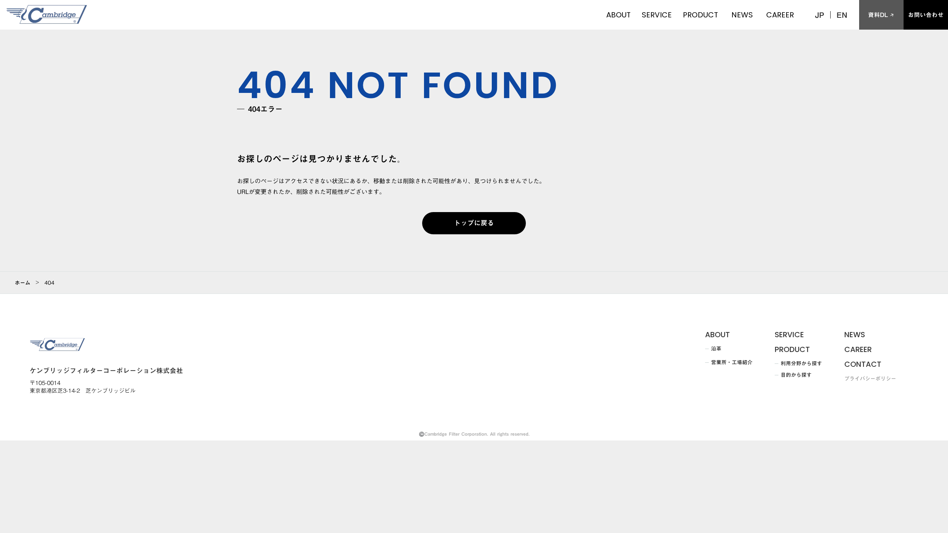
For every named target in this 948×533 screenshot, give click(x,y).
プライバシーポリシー (870, 379)
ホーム (22, 282)
